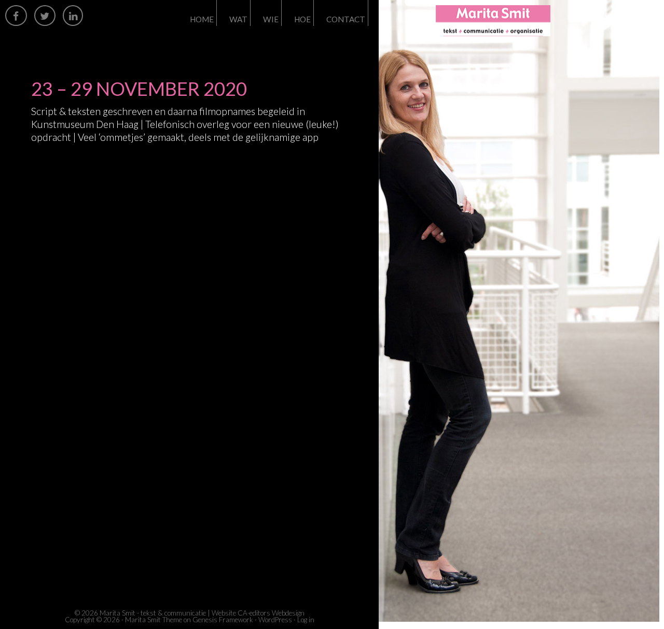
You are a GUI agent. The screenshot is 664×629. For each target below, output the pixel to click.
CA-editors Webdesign (271, 613)
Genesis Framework (222, 620)
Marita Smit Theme (153, 620)
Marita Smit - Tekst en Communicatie (529, 20)
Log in (305, 620)
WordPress (275, 620)
